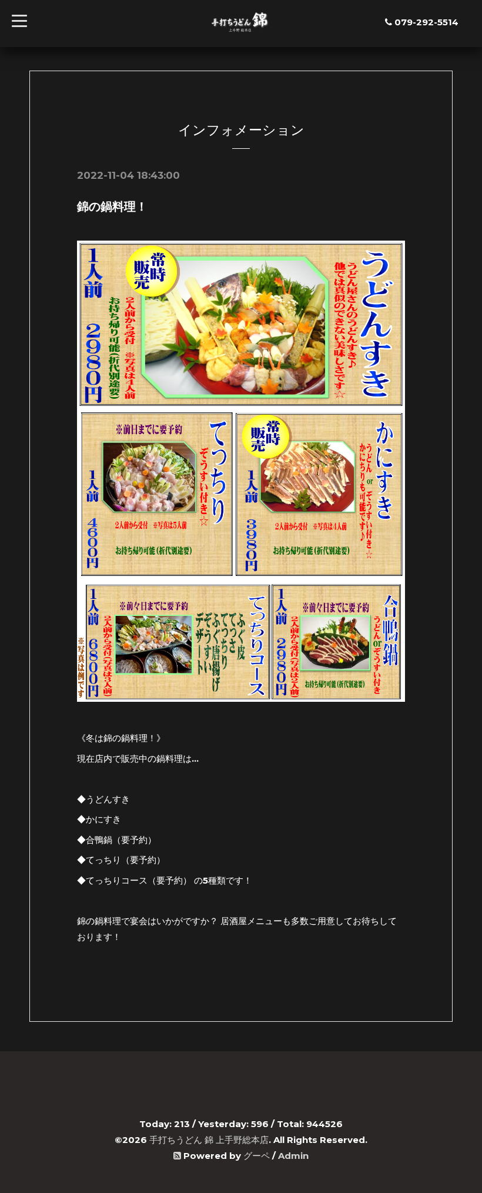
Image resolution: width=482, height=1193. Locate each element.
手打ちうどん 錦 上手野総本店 (209, 1139)
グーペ (256, 1155)
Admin (293, 1155)
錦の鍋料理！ (112, 206)
